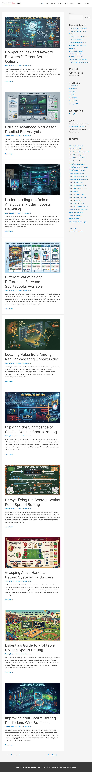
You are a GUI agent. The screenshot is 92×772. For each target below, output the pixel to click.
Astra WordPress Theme (68, 767)
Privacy (72, 3)
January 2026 (73, 86)
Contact (86, 3)
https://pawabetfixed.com (77, 170)
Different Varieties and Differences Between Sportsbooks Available (24, 282)
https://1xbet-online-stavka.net (79, 152)
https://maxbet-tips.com (76, 161)
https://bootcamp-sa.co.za (77, 197)
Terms (79, 3)
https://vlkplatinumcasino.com (78, 179)
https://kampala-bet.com (77, 173)
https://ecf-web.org (75, 200)
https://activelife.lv (75, 219)
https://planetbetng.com (76, 155)
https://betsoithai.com (76, 146)
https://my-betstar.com (76, 194)
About (60, 3)
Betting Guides (50, 3)
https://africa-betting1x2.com (78, 158)
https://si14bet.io (74, 191)
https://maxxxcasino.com (77, 164)
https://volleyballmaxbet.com (78, 185)
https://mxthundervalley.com (78, 209)
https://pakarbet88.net (76, 149)
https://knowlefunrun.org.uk (78, 222)
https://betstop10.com (76, 182)
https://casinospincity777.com (78, 167)
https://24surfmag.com (76, 203)
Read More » (9, 81)
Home (41, 3)
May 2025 (72, 95)
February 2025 (73, 101)
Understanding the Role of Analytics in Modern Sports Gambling (28, 204)
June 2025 (72, 92)
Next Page (52, 755)
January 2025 (73, 104)
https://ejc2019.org (75, 215)
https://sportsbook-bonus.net (78, 206)
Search (71, 13)
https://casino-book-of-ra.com (78, 188)
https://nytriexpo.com (76, 212)
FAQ (66, 3)
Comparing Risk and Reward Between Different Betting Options (29, 57)
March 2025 (73, 98)
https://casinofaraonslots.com (78, 176)
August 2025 (73, 89)
